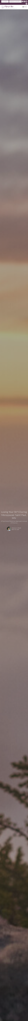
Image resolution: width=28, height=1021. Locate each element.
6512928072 (5, 1)
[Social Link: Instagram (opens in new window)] (24, 1)
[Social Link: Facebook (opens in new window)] (23, 1)
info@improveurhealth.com (15, 1)
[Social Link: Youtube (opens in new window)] (26, 1)
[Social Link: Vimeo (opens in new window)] (26, 3)
